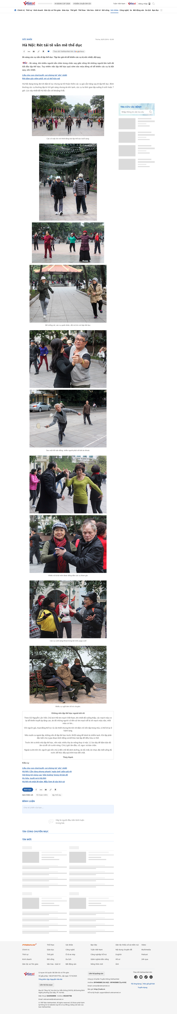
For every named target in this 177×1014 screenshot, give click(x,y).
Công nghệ (124, 10)
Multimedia (146, 949)
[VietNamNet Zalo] (151, 978)
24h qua (144, 959)
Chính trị (21, 10)
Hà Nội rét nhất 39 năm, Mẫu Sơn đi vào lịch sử (43, 782)
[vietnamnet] (29, 6)
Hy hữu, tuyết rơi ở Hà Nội (34, 778)
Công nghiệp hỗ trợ (99, 954)
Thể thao (82, 10)
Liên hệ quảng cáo (96, 973)
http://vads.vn (99, 989)
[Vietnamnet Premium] (29, 946)
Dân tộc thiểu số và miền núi (127, 945)
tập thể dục (56, 795)
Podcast (144, 954)
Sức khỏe (114, 10)
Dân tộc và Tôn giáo (52, 10)
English (119, 954)
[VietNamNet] (15, 10)
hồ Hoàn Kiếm (42, 795)
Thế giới (73, 10)
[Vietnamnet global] (132, 4)
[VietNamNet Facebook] (136, 978)
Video (143, 945)
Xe (131, 10)
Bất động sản (138, 10)
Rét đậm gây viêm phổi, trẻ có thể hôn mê (41, 79)
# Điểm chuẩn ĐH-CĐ (82, 3)
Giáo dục (65, 10)
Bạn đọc (155, 10)
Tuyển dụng (142, 987)
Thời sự (29, 10)
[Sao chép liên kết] (38, 51)
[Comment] (48, 51)
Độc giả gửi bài (149, 984)
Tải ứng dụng (136, 984)
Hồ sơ (118, 959)
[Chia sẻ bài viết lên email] (34, 51)
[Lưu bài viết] (43, 51)
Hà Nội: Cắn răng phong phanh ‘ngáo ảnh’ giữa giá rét (47, 772)
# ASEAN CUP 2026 (62, 3)
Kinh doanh (38, 10)
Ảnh (117, 964)
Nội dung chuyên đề (124, 949)
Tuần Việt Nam (119, 3)
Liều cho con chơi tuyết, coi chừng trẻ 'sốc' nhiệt (44, 75)
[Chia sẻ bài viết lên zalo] (29, 51)
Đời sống (105, 10)
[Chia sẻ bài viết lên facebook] (24, 51)
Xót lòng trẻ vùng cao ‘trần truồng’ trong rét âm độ (45, 775)
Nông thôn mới (97, 964)
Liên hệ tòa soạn (46, 985)
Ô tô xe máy (70, 954)
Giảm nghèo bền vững (100, 959)
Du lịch (148, 10)
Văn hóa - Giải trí (94, 10)
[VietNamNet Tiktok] (146, 978)
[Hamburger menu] (161, 10)
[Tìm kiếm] (153, 3)
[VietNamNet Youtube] (141, 978)
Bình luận (27, 790)
